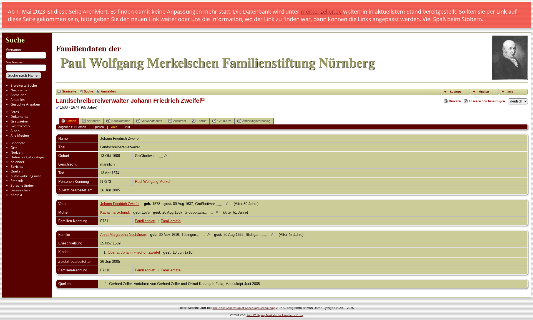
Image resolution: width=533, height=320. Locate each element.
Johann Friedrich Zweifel (119, 204)
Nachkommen (120, 120)
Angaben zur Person (72, 127)
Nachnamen (20, 90)
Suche (15, 39)
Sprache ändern (23, 185)
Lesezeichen (20, 190)
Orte (14, 147)
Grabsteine (19, 121)
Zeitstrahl (179, 120)
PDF (128, 127)
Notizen (16, 152)
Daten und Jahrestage (27, 157)
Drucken (455, 101)
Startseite (69, 91)
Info (510, 91)
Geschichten (20, 126)
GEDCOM (224, 120)
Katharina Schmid (114, 212)
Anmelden (18, 94)
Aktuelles (18, 99)
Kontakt (16, 194)
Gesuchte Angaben (25, 104)
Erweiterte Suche (24, 85)
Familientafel (171, 221)
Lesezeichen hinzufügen (487, 101)
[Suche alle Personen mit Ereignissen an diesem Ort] (165, 156)
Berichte (17, 166)
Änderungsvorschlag (256, 120)
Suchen (455, 91)
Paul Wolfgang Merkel (152, 181)
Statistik (17, 180)
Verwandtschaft (151, 120)
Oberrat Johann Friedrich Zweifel (134, 252)
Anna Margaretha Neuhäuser (123, 234)
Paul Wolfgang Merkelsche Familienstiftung (275, 315)
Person (71, 120)
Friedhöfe (18, 143)
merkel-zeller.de (321, 11)
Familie (201, 120)
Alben (15, 130)
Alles (114, 127)
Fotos (15, 111)
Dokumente (20, 116)
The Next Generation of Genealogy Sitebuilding (244, 308)
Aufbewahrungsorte (26, 176)
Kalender (17, 161)
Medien (484, 91)
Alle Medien (20, 135)
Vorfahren (93, 120)
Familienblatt (145, 221)
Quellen (16, 171)
